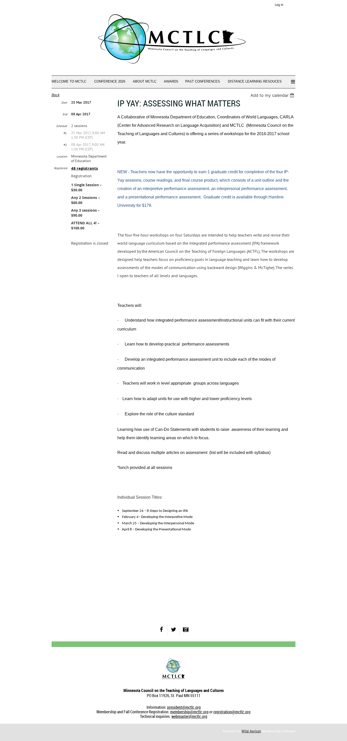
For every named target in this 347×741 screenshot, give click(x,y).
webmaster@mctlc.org (189, 716)
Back (55, 94)
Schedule (61, 126)
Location (62, 156)
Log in (279, 5)
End (65, 114)
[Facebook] (161, 630)
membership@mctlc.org (189, 712)
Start (64, 102)
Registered (60, 168)
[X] (174, 630)
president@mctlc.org (184, 707)
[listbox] (272, 95)
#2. (65, 145)
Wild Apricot (251, 731)
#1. (65, 133)
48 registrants (84, 168)
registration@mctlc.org (231, 712)
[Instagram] (186, 630)
